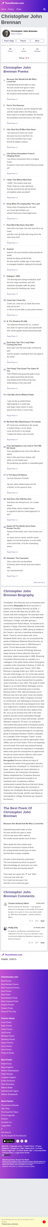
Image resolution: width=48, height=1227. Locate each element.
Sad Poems (6, 1033)
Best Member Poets (9, 998)
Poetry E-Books (7, 1053)
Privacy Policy (8, 1153)
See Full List (38, 582)
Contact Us (15, 1148)
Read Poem (11, 99)
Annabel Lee (6, 1122)
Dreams (4, 1119)
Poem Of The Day (8, 1012)
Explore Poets (7, 1008)
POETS (13, 959)
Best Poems (6, 981)
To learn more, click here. (10, 1224)
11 (32, 942)
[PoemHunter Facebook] (17, 1141)
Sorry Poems (6, 1046)
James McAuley (30, 769)
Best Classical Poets (9, 1001)
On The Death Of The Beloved (13, 1136)
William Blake (7, 1088)
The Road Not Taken (9, 1112)
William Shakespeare (10, 1071)
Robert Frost (6, 1064)
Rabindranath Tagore (10, 1091)
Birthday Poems (7, 1036)
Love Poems (6, 1022)
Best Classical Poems (10, 988)
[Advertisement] (24, 1203)
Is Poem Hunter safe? (25, 1150)
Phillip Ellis (13, 928)
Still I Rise (5, 1109)
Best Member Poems (9, 984)
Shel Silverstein (7, 1084)
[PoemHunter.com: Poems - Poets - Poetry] (12, 3)
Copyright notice (16, 1146)
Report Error (30, 1148)
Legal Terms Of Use (22, 1153)
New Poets (5, 995)
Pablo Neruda (7, 1074)
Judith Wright (14, 769)
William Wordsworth (9, 1094)
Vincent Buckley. (27, 757)
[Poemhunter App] (9, 1141)
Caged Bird (6, 1126)
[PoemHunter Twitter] (21, 1141)
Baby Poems (6, 1026)
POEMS (4, 959)
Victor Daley (21, 743)
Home (3, 9)
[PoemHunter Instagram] (25, 1141)
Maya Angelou (7, 1067)
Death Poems (6, 1029)
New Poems (6, 991)
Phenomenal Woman (10, 1105)
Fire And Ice (6, 1132)
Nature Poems (7, 1043)
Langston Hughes (8, 1077)
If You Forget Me (8, 1115)
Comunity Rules (40, 1150)
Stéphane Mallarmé (19, 641)
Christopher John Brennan (24, 31)
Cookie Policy (29, 1146)
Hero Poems (6, 1050)
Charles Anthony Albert (18, 903)
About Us (5, 1146)
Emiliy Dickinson (8, 1081)
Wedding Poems (8, 1039)
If (1, 1129)
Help (22, 1148)
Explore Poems (7, 1005)
